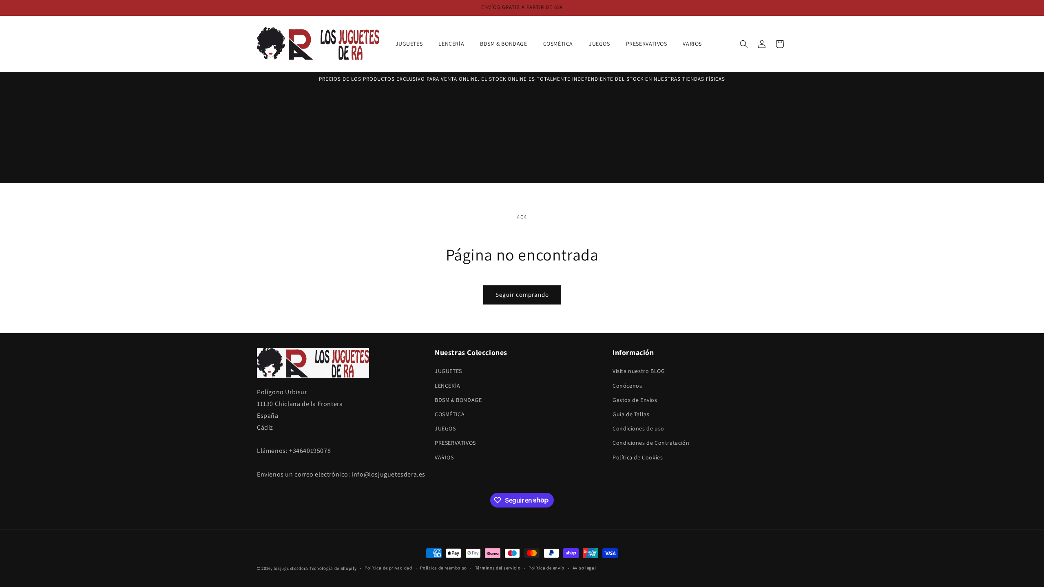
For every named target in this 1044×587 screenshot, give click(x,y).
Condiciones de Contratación (651, 442)
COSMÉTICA (449, 414)
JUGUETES (448, 371)
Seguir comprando (522, 294)
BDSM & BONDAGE (458, 400)
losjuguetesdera (291, 568)
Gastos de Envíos (635, 400)
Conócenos (627, 385)
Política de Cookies (638, 457)
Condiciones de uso (638, 428)
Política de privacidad (388, 568)
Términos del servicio (498, 568)
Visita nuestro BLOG (639, 371)
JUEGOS (445, 428)
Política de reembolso (443, 568)
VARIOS (444, 457)
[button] (412, 43)
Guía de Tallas (631, 414)
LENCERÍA (447, 385)
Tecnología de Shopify (333, 568)
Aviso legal (584, 568)
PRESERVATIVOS (455, 442)
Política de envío (546, 568)
